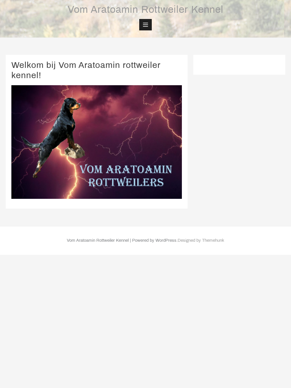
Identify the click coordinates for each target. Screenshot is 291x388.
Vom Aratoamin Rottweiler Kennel (145, 10)
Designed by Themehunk (201, 241)
